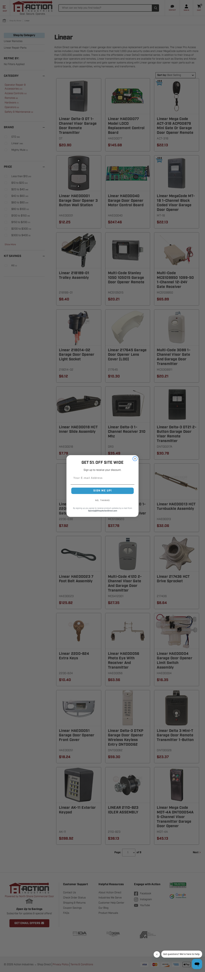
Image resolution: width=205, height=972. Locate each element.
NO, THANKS (102, 500)
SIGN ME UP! (102, 490)
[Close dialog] (135, 459)
